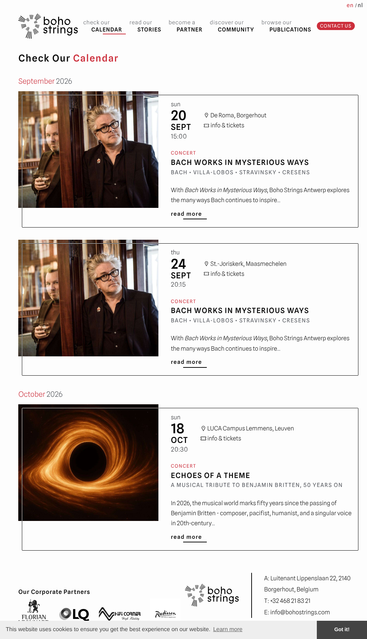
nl (360, 5)
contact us (336, 26)
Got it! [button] (341, 630)
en (350, 5)
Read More (186, 213)
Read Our (145, 26)
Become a (185, 26)
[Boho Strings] (48, 25)
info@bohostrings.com (300, 612)
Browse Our (286, 26)
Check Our (102, 26)
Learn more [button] (228, 629)
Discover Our (232, 26)
